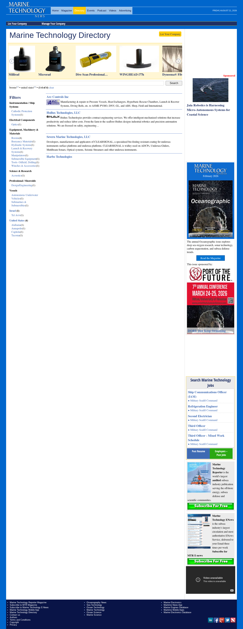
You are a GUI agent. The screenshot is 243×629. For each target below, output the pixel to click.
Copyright (14, 622)
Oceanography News (96, 602)
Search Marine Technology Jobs (210, 382)
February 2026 (210, 176)
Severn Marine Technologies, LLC (68, 136)
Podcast (101, 10)
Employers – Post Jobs (221, 453)
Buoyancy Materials (21, 141)
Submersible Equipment (23, 158)
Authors (13, 617)
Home (55, 10)
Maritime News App (173, 605)
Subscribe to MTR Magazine (23, 605)
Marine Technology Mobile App (24, 610)
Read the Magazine (211, 258)
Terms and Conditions (20, 620)
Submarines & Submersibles (18, 203)
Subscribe (210, 506)
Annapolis (16, 228)
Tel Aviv (15, 215)
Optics (14, 124)
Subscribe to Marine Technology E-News (29, 607)
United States (16, 220)
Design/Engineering (21, 185)
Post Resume (198, 451)
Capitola (15, 231)
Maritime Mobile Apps (174, 610)
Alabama (16, 225)
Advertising (125, 10)
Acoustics (16, 175)
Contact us (15, 615)
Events (91, 10)
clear (51, 87)
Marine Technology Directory (23, 612)
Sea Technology (94, 605)
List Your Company (17, 23)
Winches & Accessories (23, 165)
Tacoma (15, 235)
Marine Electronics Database (177, 612)
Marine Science (94, 615)
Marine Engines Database (176, 607)
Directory (79, 10)
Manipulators (18, 155)
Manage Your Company (53, 23)
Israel (12, 210)
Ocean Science (94, 612)
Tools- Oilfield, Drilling (23, 162)
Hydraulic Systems (21, 145)
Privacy (13, 625)
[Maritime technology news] (27, 12)
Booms (15, 138)
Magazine (66, 10)
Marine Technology (96, 610)
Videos (112, 10)
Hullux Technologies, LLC (64, 112)
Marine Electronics (173, 602)
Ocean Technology (95, 607)
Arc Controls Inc (58, 96)
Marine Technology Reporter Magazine (28, 602)
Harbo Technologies (59, 156)
